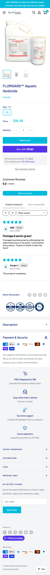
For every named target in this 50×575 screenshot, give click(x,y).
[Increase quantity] (31, 130)
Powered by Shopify (10, 569)
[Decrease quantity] (16, 130)
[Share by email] (45, 295)
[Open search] (33, 12)
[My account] (39, 12)
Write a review (25, 193)
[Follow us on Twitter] (10, 532)
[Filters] (13, 212)
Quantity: (7, 130)
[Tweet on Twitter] (40, 295)
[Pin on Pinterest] (35, 295)
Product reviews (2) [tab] (14, 204)
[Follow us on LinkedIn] (31, 532)
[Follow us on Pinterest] (20, 532)
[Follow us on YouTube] (26, 532)
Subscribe (12, 510)
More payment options (25, 169)
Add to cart (25, 140)
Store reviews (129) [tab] (36, 204)
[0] (45, 12)
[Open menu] (4, 12)
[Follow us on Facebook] (5, 532)
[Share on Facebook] (29, 295)
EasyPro (7, 97)
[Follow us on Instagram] (15, 532)
